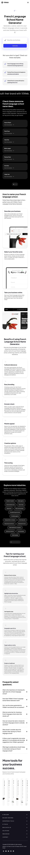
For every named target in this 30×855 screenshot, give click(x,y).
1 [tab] (13, 184)
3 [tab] (16, 184)
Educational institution (9, 523)
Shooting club (22, 519)
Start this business (8, 124)
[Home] (5, 2)
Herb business (15, 535)
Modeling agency (15, 516)
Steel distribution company (15, 527)
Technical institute (10, 531)
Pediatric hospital (10, 500)
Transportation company (10, 519)
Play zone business (19, 508)
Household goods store (15, 512)
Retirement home (22, 523)
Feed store (9, 508)
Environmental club (11, 504)
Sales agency (21, 500)
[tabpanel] (15, 149)
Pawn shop (21, 504)
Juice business (21, 531)
